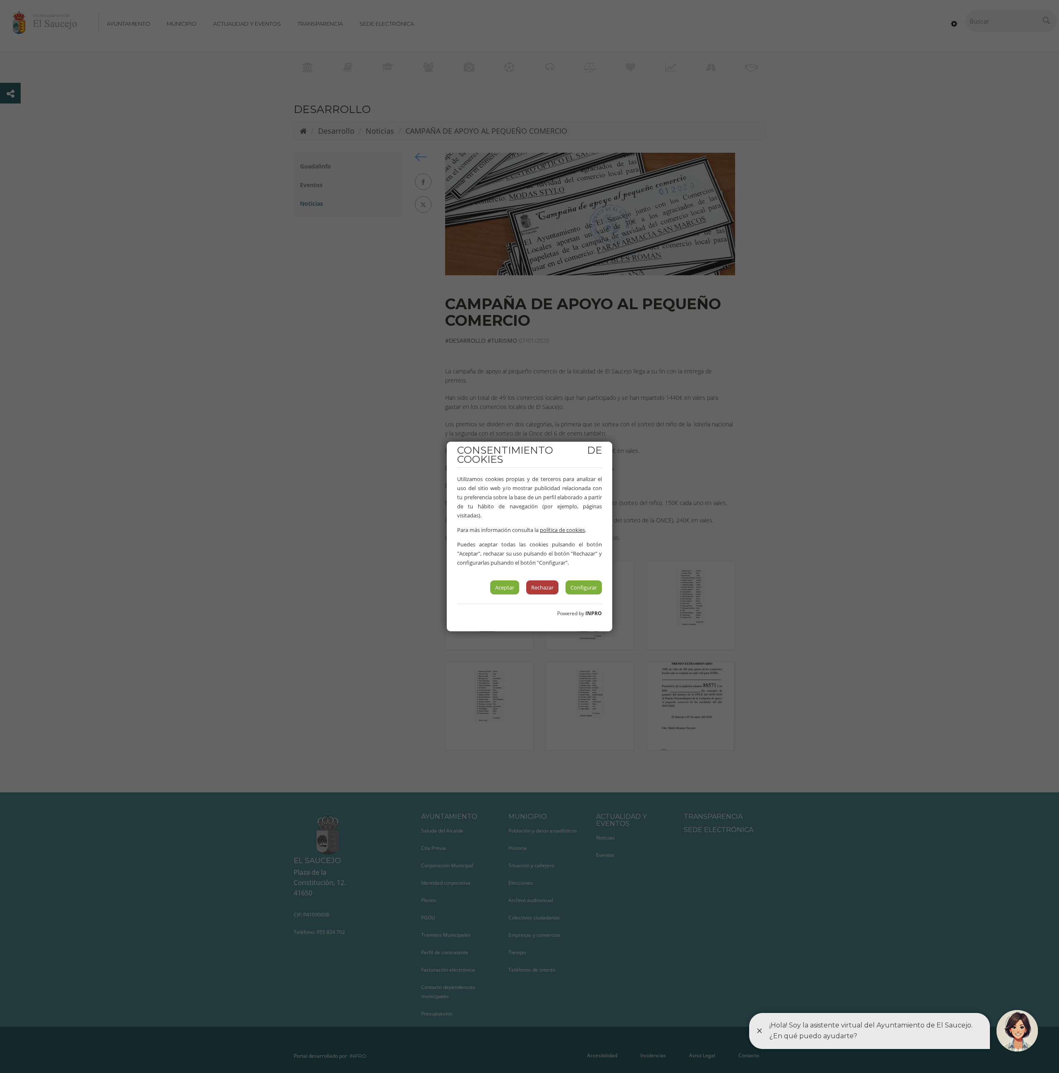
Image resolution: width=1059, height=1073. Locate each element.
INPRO (593, 613)
